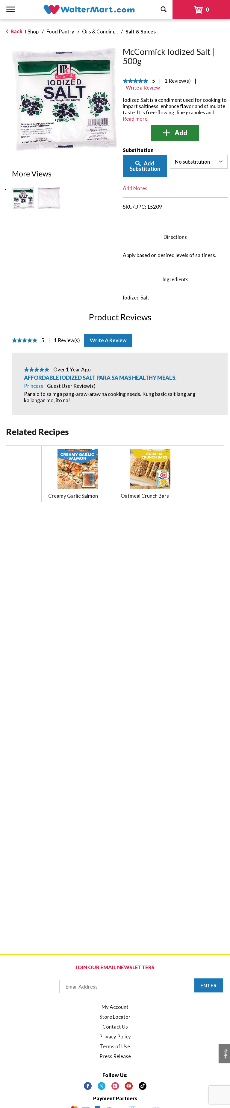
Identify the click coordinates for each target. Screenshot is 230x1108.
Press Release (115, 1056)
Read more (135, 119)
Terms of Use (115, 1046)
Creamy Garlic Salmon (73, 496)
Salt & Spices (140, 31)
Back (16, 31)
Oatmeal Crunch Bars (145, 496)
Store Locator (115, 1017)
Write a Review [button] (143, 87)
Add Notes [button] (135, 188)
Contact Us (115, 1027)
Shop (33, 31)
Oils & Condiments (103, 31)
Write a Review (108, 340)
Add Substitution (145, 166)
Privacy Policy (115, 1036)
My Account (115, 1007)
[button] (23, 198)
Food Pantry (60, 31)
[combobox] (199, 161)
